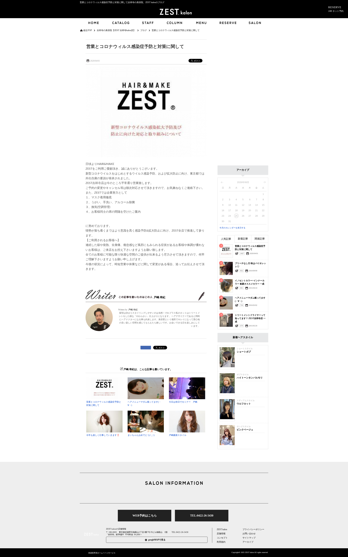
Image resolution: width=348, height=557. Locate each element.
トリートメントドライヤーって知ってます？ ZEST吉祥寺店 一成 (250, 318)
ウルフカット (244, 403)
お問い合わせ (249, 533)
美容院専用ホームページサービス (101, 553)
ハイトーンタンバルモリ (250, 377)
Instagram (185, 495)
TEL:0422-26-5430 (201, 515)
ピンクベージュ (245, 429)
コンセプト (222, 537)
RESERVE (335, 9)
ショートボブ (244, 351)
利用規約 (221, 542)
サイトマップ (249, 537)
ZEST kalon (222, 529)
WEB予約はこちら (144, 515)
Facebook (174, 495)
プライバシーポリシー (253, 529)
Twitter (162, 495)
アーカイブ (248, 542)
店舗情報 (221, 533)
